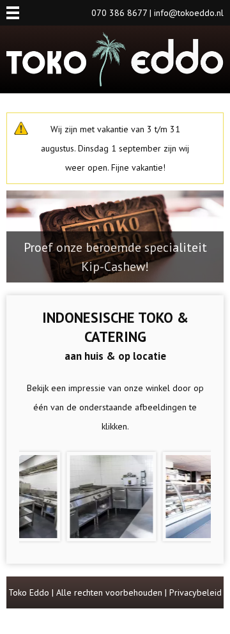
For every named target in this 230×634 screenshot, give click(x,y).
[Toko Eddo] (115, 83)
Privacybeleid (195, 592)
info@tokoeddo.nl (189, 13)
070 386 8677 (119, 13)
